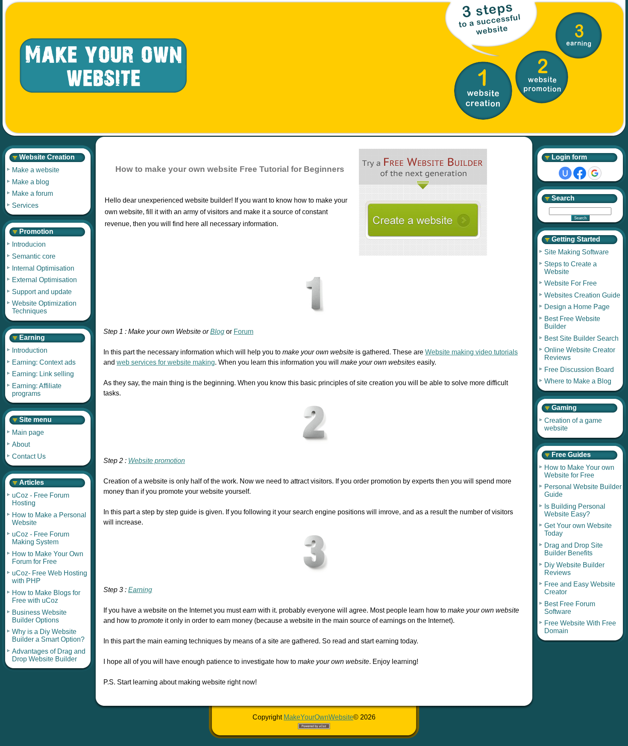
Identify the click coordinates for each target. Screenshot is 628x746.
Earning (140, 589)
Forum (243, 331)
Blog (217, 331)
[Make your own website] (96, 66)
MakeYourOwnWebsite (318, 717)
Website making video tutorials (471, 352)
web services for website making (166, 362)
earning (578, 35)
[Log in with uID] (565, 173)
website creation (483, 91)
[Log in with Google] (595, 173)
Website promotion (156, 460)
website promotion (541, 76)
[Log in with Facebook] (579, 173)
